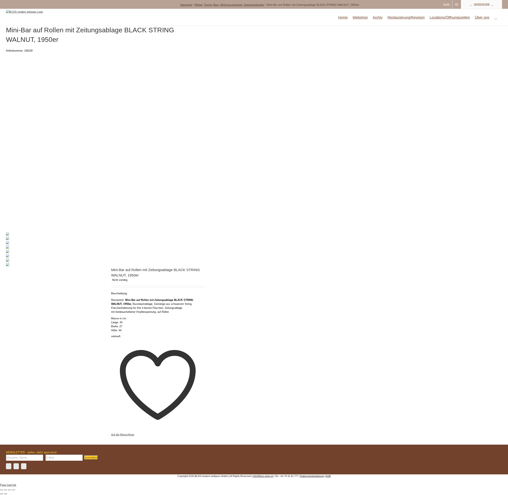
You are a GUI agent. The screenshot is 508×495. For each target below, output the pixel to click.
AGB (328, 476)
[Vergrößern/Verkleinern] (1, 489)
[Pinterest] (23, 466)
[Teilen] (9, 489)
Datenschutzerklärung (312, 476)
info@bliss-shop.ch (263, 476)
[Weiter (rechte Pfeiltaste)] (5, 493)
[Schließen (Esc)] (13, 489)
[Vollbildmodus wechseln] (5, 489)
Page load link (8, 484)
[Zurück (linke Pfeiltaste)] (1, 493)
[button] (495, 17)
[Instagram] (16, 466)
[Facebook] (8, 466)
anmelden (91, 457)
